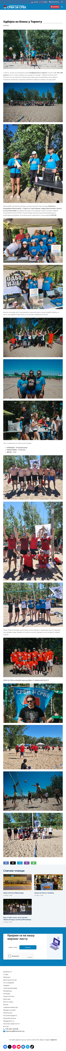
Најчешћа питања (9, 1018)
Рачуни (5, 1004)
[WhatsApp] (33, 862)
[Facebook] (6, 862)
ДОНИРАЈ (56, 7)
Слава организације (10, 988)
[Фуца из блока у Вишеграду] (17, 882)
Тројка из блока (8, 996)
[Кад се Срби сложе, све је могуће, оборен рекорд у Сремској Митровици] (17, 907)
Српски (36, 2)
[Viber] (26, 862)
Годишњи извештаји (10, 1007)
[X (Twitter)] (13, 862)
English (45, 2)
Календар (6, 994)
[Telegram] (20, 862)
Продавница (7, 991)
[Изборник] (62, 7)
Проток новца (8, 1002)
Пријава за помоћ (9, 1010)
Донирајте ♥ (7, 972)
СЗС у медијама (8, 983)
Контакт (6, 1026)
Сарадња (6, 985)
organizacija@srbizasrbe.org (14, 1031)
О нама (5, 974)
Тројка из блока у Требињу (44, 893)
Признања (6, 977)
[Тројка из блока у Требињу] (48, 882)
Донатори (6, 999)
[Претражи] (62, 2)
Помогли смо (7, 1013)
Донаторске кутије (10, 980)
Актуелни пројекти (10, 1015)
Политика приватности (11, 1024)
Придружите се (8, 1021)
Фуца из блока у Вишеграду (13, 893)
